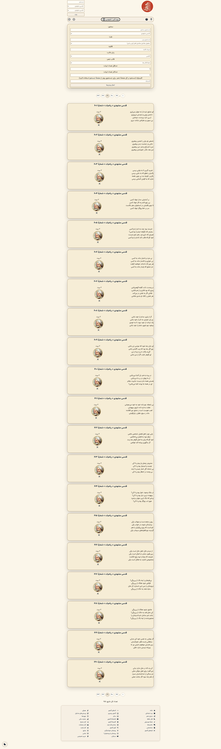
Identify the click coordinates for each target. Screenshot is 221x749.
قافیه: (110, 46)
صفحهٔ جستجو (95, 78)
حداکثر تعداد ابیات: (110, 72)
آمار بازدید (83, 728)
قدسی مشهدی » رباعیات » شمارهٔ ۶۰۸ (110, 310)
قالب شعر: (110, 59)
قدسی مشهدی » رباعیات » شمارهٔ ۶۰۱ (110, 105)
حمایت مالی (82, 719)
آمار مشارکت (82, 725)
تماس (84, 733)
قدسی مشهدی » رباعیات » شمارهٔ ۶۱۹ (110, 632)
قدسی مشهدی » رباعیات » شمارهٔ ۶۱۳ (110, 457)
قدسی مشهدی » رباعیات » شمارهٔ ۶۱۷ (110, 574)
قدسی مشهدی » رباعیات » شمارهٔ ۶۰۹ (110, 340)
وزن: (110, 36)
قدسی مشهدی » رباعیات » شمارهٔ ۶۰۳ (110, 164)
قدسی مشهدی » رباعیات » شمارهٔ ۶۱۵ (110, 515)
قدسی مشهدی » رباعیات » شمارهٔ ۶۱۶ (110, 545)
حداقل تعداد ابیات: (110, 66)
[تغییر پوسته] (4, 744)
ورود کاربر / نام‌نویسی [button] (112, 19)
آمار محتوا (83, 722)
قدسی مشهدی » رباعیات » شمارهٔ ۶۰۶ (110, 252)
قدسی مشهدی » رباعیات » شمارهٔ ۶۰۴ (110, 193)
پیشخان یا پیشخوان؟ (110, 733)
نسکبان (114, 736)
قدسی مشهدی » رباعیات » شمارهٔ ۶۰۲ (110, 135)
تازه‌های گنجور (149, 730)
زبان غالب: (110, 52)
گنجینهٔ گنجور (112, 722)
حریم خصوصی (81, 736)
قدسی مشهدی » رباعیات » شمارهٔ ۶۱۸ (110, 603)
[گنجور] (147, 6)
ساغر (114, 716)
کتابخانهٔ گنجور (112, 719)
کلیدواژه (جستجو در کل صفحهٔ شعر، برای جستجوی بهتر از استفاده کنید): (110, 78)
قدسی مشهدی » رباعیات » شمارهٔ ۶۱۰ (110, 369)
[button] (151, 19)
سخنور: (110, 26)
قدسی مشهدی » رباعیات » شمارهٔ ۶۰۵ (110, 222)
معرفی (84, 710)
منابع (84, 730)
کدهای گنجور (112, 710)
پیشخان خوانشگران (110, 730)
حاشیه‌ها (150, 725)
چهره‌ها (84, 716)
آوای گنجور (113, 728)
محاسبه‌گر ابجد (111, 725)
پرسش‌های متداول (80, 713)
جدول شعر (149, 716)
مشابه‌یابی (150, 728)
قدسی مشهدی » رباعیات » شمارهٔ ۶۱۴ (110, 486)
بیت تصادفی (149, 713)
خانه (151, 710)
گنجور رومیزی (112, 713)
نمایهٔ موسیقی (149, 722)
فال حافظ (150, 719)
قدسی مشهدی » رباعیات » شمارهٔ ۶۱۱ (110, 398)
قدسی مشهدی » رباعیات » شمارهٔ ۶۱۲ (110, 427)
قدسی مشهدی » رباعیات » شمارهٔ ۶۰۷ (110, 281)
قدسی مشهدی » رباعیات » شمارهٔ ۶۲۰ (110, 662)
